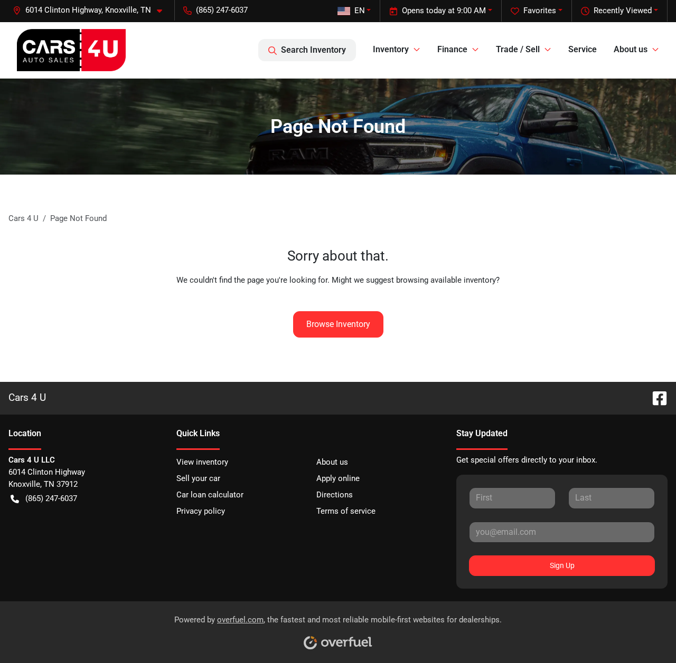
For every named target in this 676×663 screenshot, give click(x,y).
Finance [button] (452, 49)
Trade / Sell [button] (518, 49)
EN (359, 10)
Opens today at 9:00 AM (444, 10)
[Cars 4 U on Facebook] (655, 397)
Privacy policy (200, 511)
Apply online (338, 478)
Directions (334, 494)
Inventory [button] (391, 49)
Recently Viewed (623, 10)
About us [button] (630, 49)
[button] (91, 10)
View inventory (202, 462)
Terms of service (345, 511)
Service (582, 49)
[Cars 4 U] (71, 50)
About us (332, 462)
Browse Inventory (338, 324)
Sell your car (198, 478)
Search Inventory (313, 50)
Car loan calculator (209, 494)
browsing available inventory (446, 280)
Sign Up (562, 565)
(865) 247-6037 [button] (222, 10)
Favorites (539, 10)
